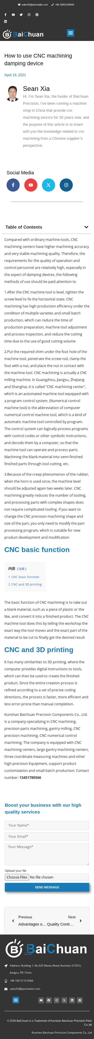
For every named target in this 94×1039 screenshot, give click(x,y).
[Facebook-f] (5, 14)
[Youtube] (13, 14)
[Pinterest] (36, 14)
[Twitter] (21, 14)
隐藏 (21, 569)
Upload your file (15, 870)
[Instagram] (29, 14)
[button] (70, 33)
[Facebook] (49, 1000)
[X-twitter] (48, 185)
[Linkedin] (5, 21)
